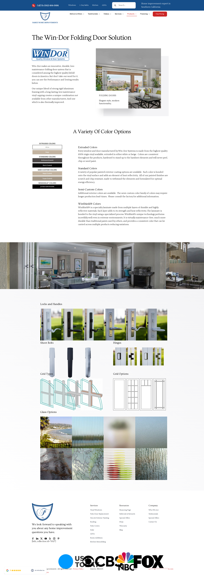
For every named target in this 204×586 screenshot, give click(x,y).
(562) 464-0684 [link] (131, 569)
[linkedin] (37, 539)
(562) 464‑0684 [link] (51, 5)
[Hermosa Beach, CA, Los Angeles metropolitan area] (45, 13)
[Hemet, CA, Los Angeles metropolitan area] (42, 504)
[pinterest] (58, 539)
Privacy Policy (78, 569)
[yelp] (50, 539)
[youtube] (46, 539)
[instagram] (54, 539)
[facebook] (33, 539)
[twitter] (41, 539)
